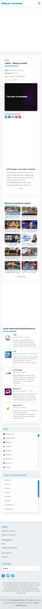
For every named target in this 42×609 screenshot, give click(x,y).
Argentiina (9, 459)
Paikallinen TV (9, 505)
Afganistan (10, 434)
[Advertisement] (21, 30)
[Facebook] (9, 117)
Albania (9, 442)
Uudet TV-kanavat (9, 535)
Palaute (5, 557)
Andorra (9, 450)
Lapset (7, 492)
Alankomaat (10, 438)
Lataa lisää (21, 276)
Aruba (8, 467)
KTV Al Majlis (17, 370)
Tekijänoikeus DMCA (9, 548)
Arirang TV (17, 389)
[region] (21, 451)
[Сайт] (6, 117)
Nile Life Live (17, 405)
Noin (3, 544)
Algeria (8, 446)
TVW (14, 335)
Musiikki (7, 501)
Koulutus (8, 488)
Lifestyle (8, 496)
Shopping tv (9, 509)
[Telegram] (12, 575)
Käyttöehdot (7, 553)
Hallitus (7, 484)
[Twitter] (13, 117)
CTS (14, 351)
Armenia (9, 463)
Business (8, 480)
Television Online (8, 531)
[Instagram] (16, 117)
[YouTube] (19, 117)
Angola (8, 455)
